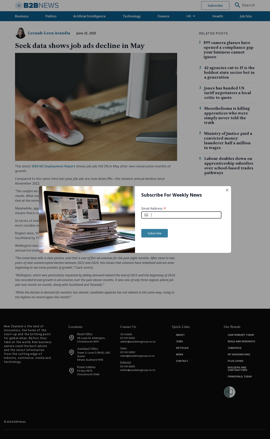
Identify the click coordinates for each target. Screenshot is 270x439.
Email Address (153, 208)
